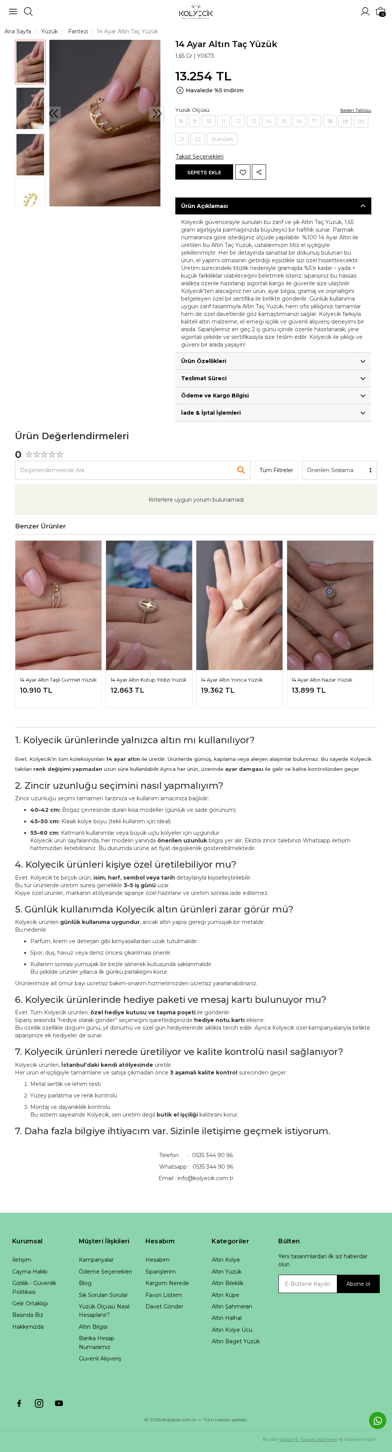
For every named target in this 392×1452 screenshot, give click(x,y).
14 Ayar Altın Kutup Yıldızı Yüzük (149, 680)
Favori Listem (163, 1295)
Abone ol (358, 1283)
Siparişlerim (160, 1271)
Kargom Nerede (167, 1283)
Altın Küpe (225, 1295)
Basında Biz (27, 1314)
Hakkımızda (28, 1326)
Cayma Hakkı (29, 1271)
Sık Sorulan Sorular (103, 1295)
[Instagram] (39, 1403)
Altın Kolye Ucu (232, 1329)
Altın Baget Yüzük (236, 1341)
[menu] (13, 11)
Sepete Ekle (204, 172)
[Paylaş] (259, 172)
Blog (85, 1283)
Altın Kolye (226, 1259)
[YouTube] (59, 1403)
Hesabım (157, 1259)
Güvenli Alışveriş (100, 1358)
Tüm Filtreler (276, 470)
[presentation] (53, 114)
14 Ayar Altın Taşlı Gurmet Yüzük (58, 680)
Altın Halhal (227, 1318)
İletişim (21, 1259)
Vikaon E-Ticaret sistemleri (308, 1439)
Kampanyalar (96, 1259)
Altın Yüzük (227, 1271)
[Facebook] (19, 1403)
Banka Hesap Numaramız (96, 1342)
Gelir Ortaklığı (30, 1303)
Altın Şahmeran (232, 1306)
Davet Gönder (164, 1306)
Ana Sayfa (18, 31)
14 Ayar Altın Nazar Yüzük (322, 680)
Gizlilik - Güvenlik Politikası (34, 1287)
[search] (28, 11)
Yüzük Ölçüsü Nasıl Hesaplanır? (104, 1310)
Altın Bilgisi (93, 1326)
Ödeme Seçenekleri (105, 1271)
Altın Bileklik (227, 1283)
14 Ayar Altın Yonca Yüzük (232, 680)
